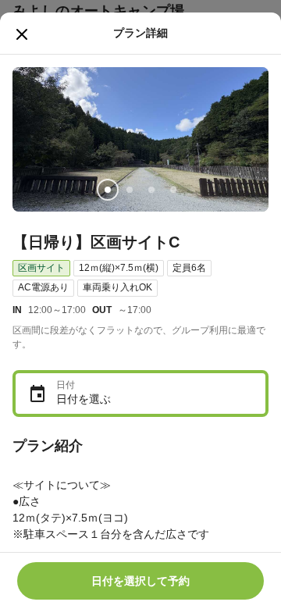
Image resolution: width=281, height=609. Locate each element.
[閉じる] (21, 34)
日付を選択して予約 (140, 581)
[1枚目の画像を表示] (107, 189)
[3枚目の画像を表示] (151, 189)
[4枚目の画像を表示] (173, 189)
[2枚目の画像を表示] (129, 189)
